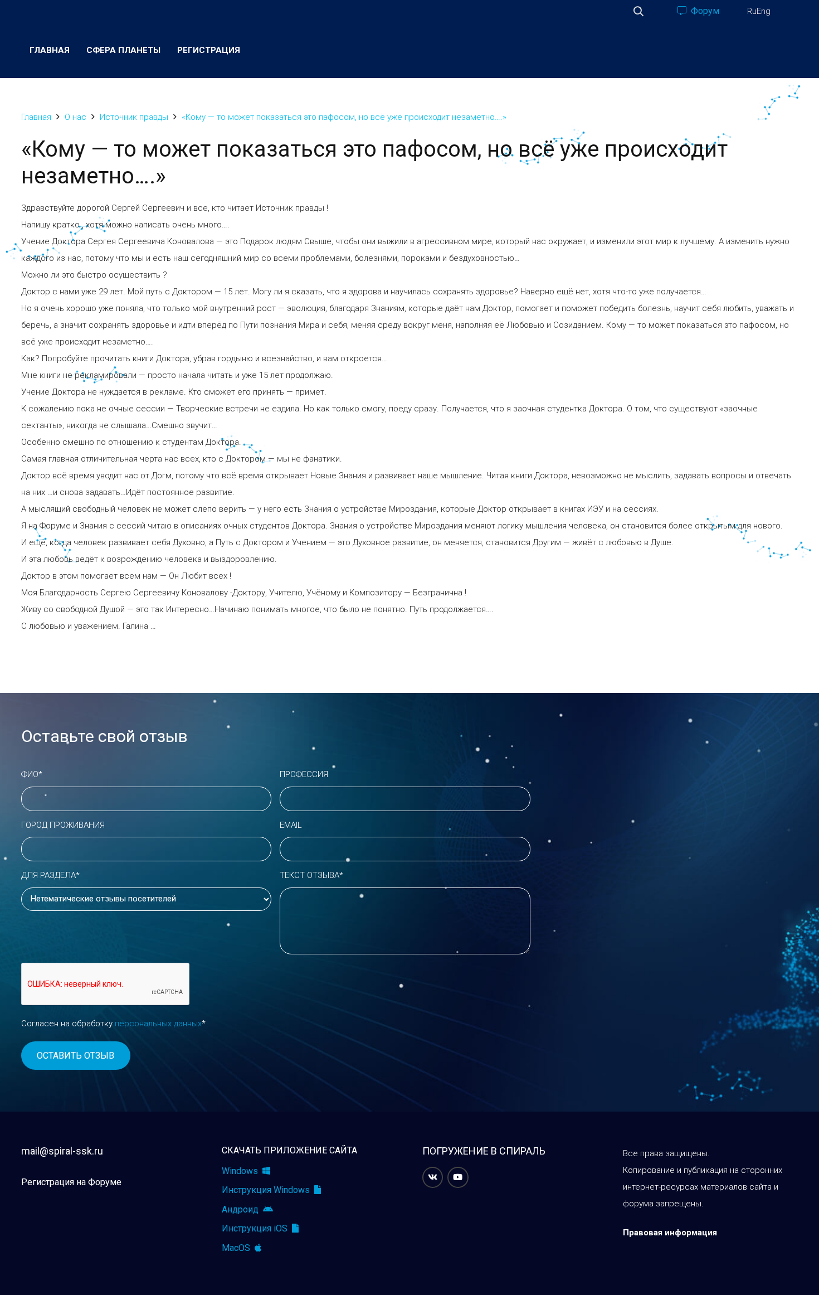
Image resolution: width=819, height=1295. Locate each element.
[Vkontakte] (432, 1177)
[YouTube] (458, 1177)
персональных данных (158, 1023)
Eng (764, 11)
